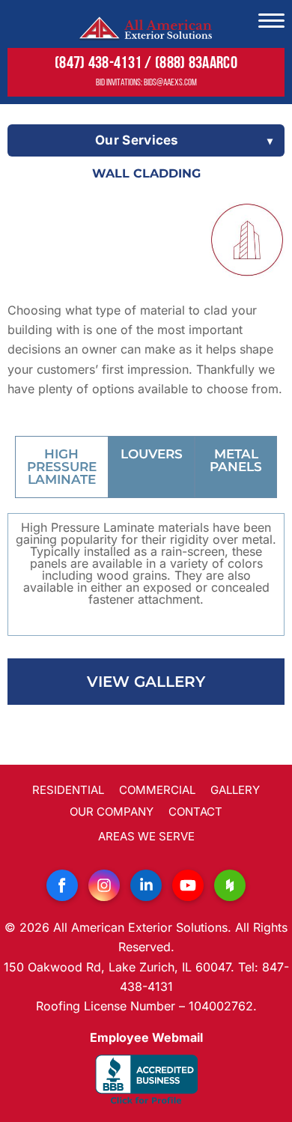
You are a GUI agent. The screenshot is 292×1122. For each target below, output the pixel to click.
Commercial (157, 790)
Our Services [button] (137, 140)
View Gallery (146, 682)
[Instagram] (104, 885)
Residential (68, 790)
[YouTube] (188, 885)
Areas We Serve (146, 836)
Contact (195, 811)
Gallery (235, 790)
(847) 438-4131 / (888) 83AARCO (146, 64)
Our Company (111, 811)
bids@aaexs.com (170, 83)
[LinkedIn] (146, 885)
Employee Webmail (146, 1037)
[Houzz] (230, 885)
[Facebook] (62, 885)
